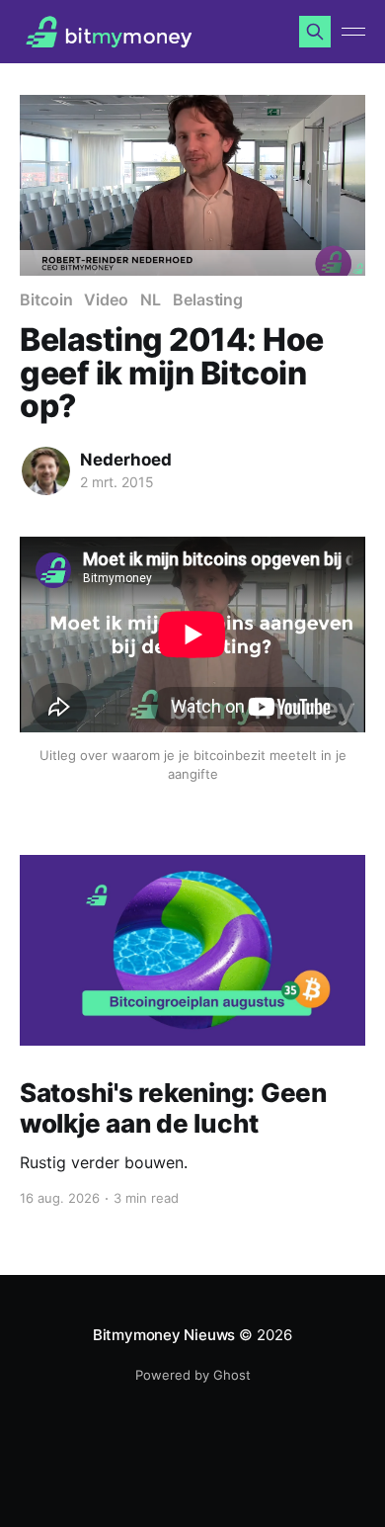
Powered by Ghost (193, 1375)
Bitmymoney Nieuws (164, 1334)
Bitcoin (46, 299)
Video (106, 299)
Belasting (208, 299)
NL (150, 299)
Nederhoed (126, 459)
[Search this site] (315, 31)
